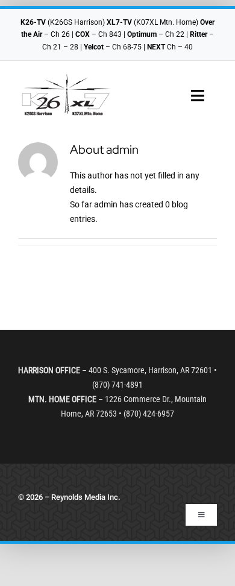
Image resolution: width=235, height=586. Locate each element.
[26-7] (65, 77)
